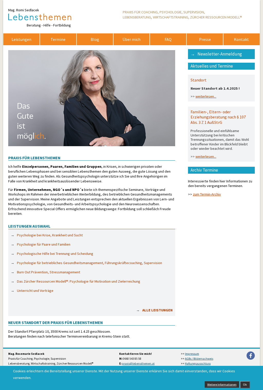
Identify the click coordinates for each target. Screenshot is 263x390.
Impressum (192, 354)
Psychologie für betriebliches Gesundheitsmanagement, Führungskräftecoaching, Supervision (89, 263)
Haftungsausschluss (198, 363)
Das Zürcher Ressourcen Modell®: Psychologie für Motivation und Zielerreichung (78, 281)
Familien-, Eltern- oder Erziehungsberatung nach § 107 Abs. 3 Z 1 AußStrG (218, 117)
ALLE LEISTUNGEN (157, 310)
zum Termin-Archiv (207, 194)
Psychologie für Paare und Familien (43, 244)
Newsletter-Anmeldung (220, 54)
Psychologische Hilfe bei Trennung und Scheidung (55, 253)
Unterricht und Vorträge (35, 290)
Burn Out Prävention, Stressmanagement (48, 272)
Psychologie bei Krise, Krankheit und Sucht (50, 235)
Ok (245, 384)
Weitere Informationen (222, 384)
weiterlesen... (205, 96)
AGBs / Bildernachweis (199, 358)
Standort (198, 79)
